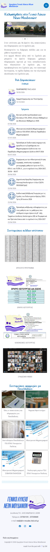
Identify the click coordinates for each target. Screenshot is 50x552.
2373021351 (24, 517)
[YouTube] (30, 526)
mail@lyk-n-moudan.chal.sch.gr (28, 521)
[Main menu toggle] (46, 5)
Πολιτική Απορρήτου (10, 538)
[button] (6, 29)
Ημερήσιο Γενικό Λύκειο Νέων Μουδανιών (21, 5)
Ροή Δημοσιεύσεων (25, 80)
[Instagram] (25, 526)
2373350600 (34, 517)
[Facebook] (20, 526)
